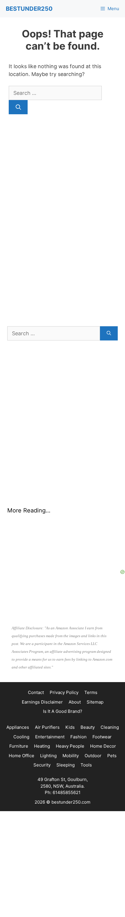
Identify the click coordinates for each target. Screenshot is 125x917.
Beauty (88, 727)
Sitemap (95, 702)
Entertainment (50, 737)
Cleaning (110, 727)
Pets (112, 755)
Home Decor (103, 746)
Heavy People (70, 746)
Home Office (21, 755)
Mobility (71, 755)
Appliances (17, 727)
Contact (36, 692)
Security (42, 765)
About (75, 702)
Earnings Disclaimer (42, 702)
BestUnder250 (29, 8)
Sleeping (65, 765)
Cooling (21, 737)
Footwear (102, 737)
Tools (86, 765)
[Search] (18, 107)
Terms (90, 692)
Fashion (78, 737)
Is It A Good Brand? (62, 711)
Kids (70, 727)
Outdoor (93, 755)
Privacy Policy (64, 692)
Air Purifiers (47, 727)
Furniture (18, 746)
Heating (42, 746)
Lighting (48, 755)
